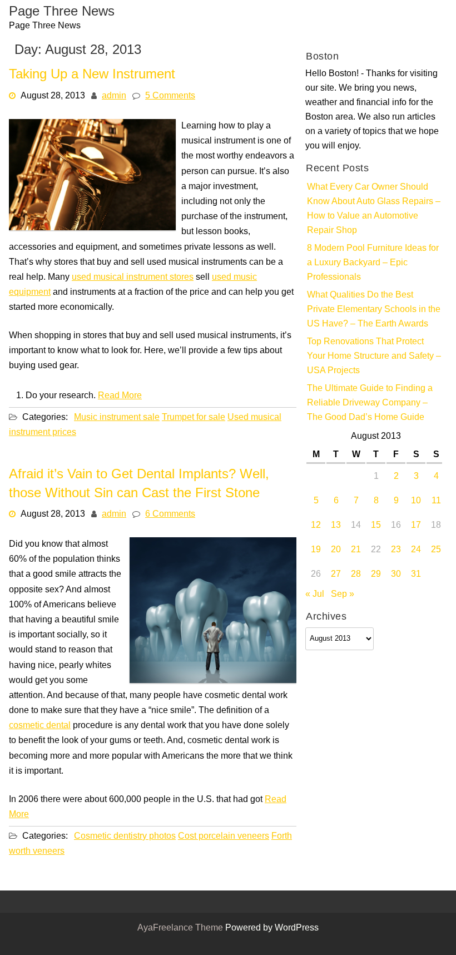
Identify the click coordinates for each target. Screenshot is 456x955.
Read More (120, 395)
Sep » (342, 594)
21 (356, 550)
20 (336, 550)
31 (416, 574)
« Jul (314, 594)
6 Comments (170, 514)
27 (336, 574)
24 (416, 550)
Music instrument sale (117, 417)
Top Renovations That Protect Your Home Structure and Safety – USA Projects (374, 356)
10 (416, 501)
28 (356, 574)
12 (316, 525)
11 (436, 501)
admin (114, 95)
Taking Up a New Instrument (92, 75)
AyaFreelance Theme (181, 928)
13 (336, 525)
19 (316, 550)
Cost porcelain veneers (223, 836)
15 (376, 525)
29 (376, 574)
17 (416, 525)
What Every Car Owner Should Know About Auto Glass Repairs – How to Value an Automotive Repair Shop (373, 209)
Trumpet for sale (193, 417)
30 (396, 574)
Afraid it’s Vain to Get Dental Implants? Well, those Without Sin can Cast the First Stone (139, 484)
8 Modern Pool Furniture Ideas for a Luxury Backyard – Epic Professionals (373, 263)
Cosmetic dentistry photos (125, 836)
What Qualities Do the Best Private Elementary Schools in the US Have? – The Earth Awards (373, 309)
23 (396, 550)
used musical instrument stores (133, 277)
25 (436, 550)
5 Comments (170, 95)
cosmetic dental (40, 726)
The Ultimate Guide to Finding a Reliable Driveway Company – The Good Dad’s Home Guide (370, 403)
